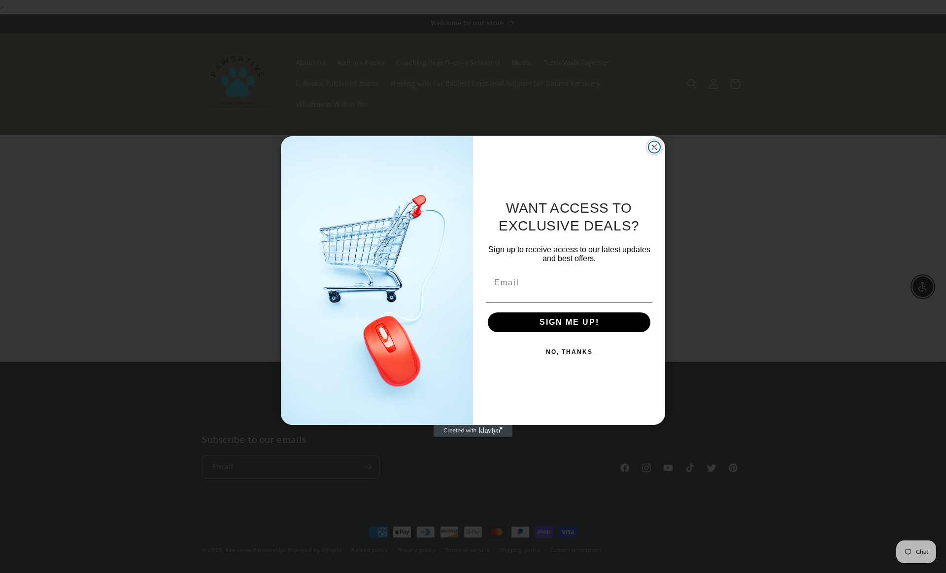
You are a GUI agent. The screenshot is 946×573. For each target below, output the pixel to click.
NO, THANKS (569, 351)
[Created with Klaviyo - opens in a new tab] (473, 431)
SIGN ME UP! (569, 322)
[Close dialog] (654, 147)
